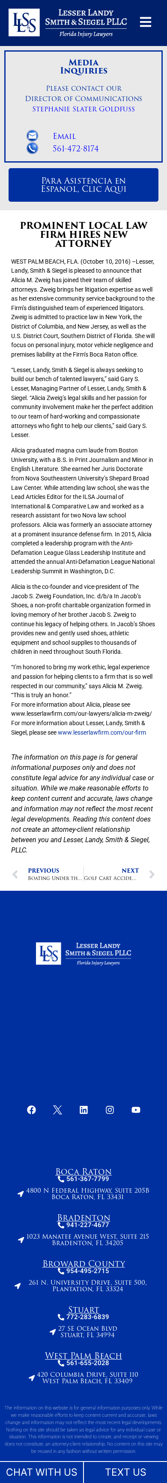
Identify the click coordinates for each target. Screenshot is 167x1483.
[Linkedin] (83, 1110)
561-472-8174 (76, 149)
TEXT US (125, 1472)
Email (64, 136)
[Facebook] (31, 1110)
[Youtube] (136, 1110)
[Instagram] (110, 1110)
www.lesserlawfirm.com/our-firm (102, 732)
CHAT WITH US (42, 1472)
